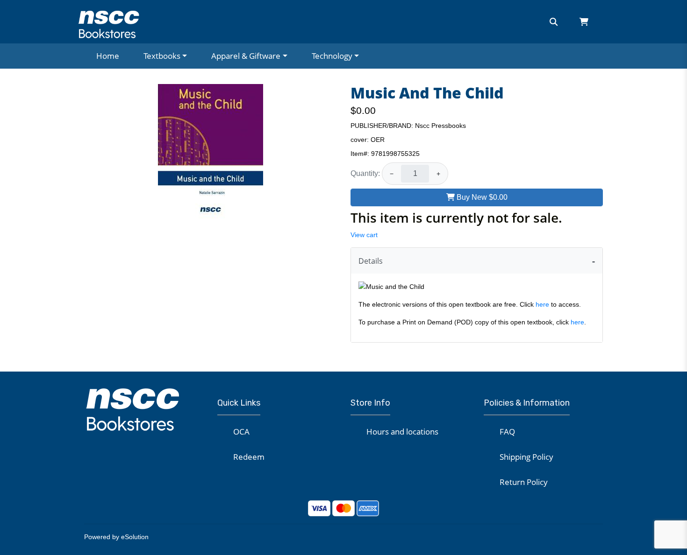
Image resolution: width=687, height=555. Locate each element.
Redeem (249, 456)
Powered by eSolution (116, 537)
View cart (364, 235)
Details (370, 261)
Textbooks (161, 55)
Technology (332, 55)
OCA (241, 431)
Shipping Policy (526, 456)
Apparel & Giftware (245, 55)
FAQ (507, 431)
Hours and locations (402, 431)
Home (107, 55)
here (542, 304)
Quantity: (365, 173)
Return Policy (524, 482)
